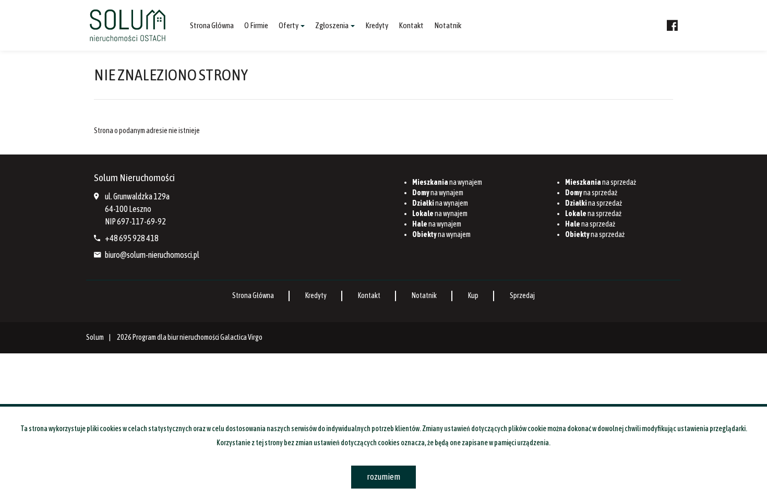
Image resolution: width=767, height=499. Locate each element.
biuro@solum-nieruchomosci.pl (152, 254)
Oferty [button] (289, 25)
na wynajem (447, 182)
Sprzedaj (522, 295)
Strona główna (212, 25)
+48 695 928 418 (132, 238)
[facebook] (672, 25)
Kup (473, 295)
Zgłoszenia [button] (332, 25)
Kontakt (411, 25)
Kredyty (376, 25)
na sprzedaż (600, 182)
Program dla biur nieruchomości (176, 337)
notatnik (447, 25)
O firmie (256, 25)
